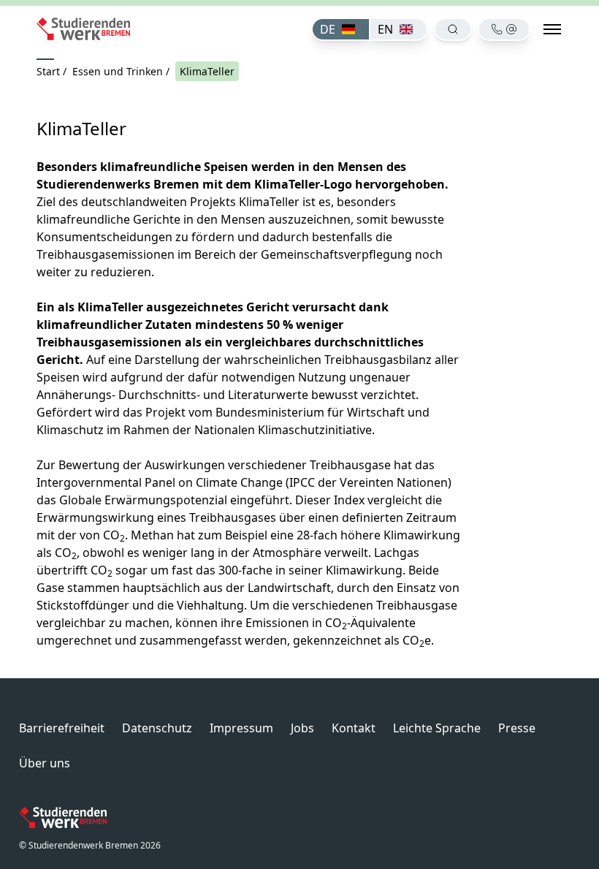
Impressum (241, 728)
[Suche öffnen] (453, 29)
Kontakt (353, 728)
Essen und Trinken (117, 71)
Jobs (302, 728)
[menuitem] (340, 29)
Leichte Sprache (437, 728)
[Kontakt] (504, 29)
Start (48, 71)
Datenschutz (157, 728)
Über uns (44, 763)
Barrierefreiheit (61, 728)
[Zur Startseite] (83, 29)
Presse (516, 728)
